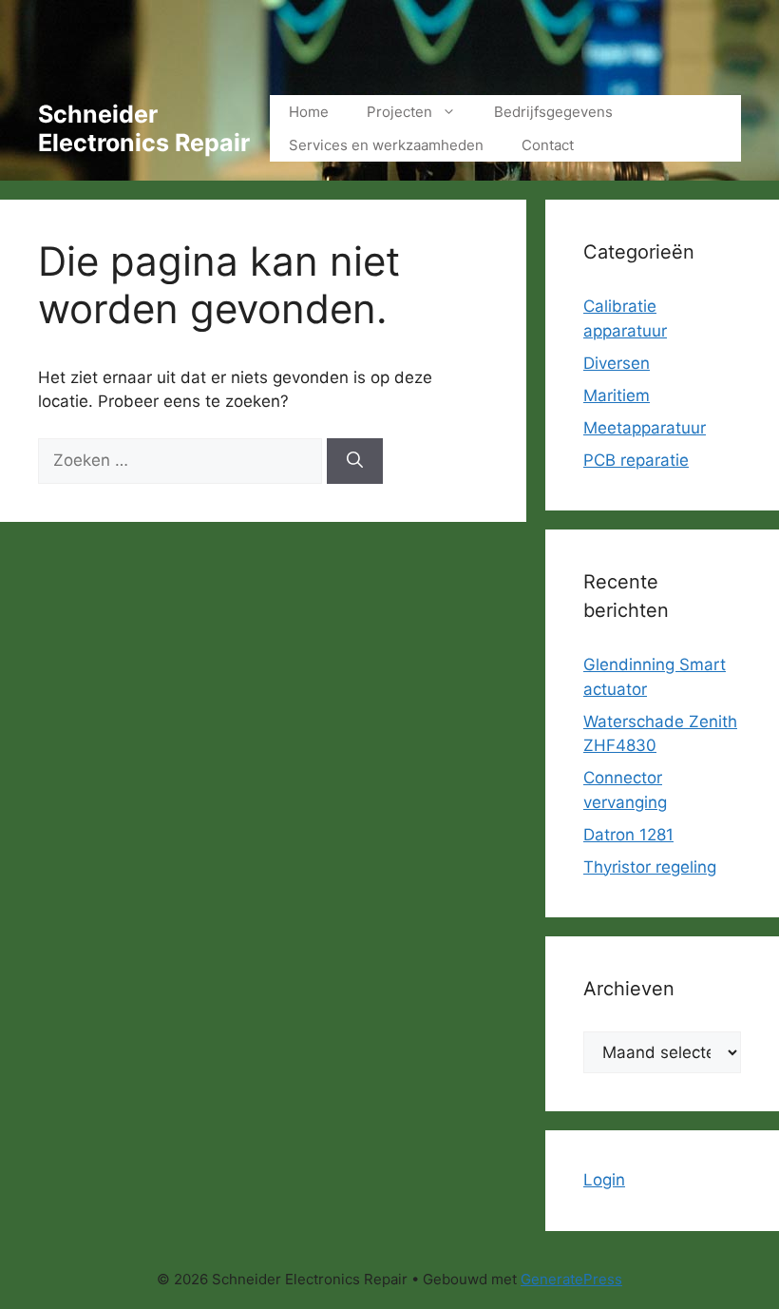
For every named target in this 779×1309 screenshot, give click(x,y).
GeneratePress (571, 1279)
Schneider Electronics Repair (144, 128)
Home (309, 112)
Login (604, 1179)
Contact (548, 145)
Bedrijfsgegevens (553, 112)
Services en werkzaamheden (386, 145)
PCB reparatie (636, 460)
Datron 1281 (628, 834)
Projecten (399, 112)
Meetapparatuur (644, 427)
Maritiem (616, 395)
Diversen (616, 363)
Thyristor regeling (649, 866)
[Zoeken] (355, 461)
